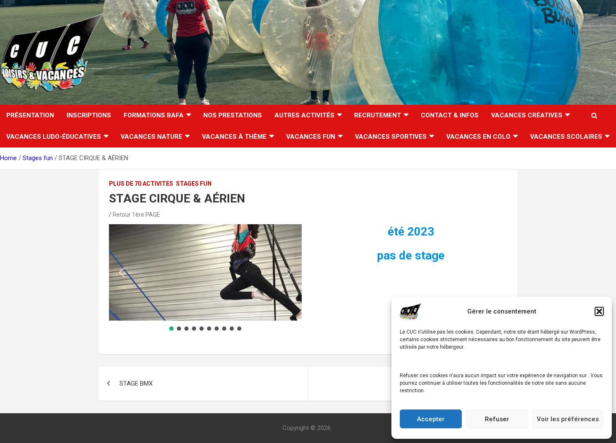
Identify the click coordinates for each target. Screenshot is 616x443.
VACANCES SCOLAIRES (566, 136)
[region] (205, 278)
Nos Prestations (232, 115)
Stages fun (194, 183)
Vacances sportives (391, 136)
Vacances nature (151, 136)
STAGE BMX (136, 383)
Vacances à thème (234, 136)
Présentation (30, 115)
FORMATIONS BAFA (154, 115)
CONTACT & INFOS (450, 115)
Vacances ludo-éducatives (53, 136)
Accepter (431, 419)
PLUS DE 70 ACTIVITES (141, 183)
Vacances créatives (526, 115)
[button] (599, 311)
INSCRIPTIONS (89, 115)
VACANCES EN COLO (478, 136)
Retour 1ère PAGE (136, 214)
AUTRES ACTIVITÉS (304, 115)
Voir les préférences (568, 419)
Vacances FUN (310, 136)
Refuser (497, 419)
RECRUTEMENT (377, 115)
